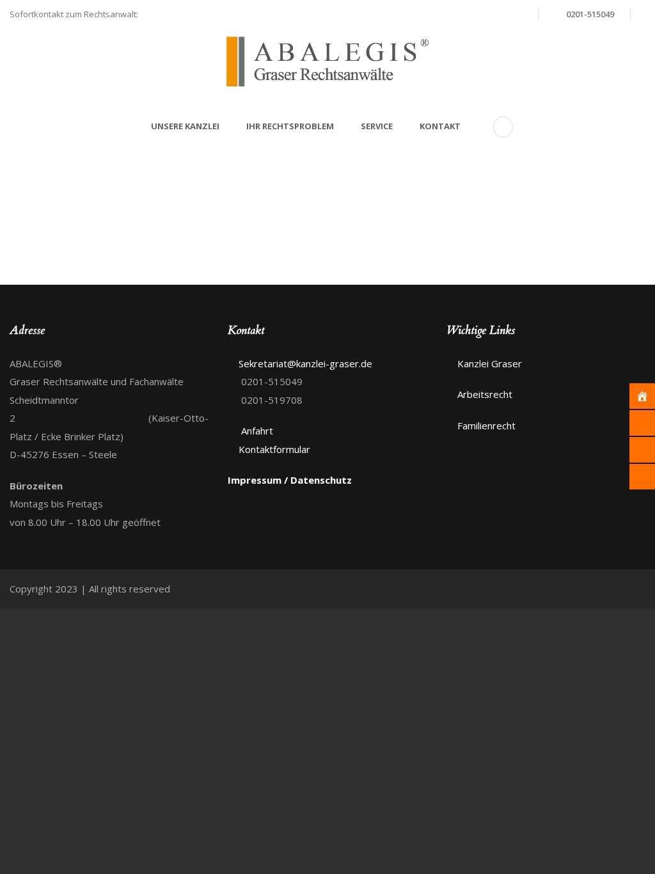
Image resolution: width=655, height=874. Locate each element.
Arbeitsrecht (484, 394)
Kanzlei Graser (489, 363)
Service (377, 126)
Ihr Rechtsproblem (290, 126)
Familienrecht (486, 425)
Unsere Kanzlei (185, 126)
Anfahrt (256, 430)
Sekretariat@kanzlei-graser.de (458, 14)
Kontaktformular (274, 449)
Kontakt (440, 126)
